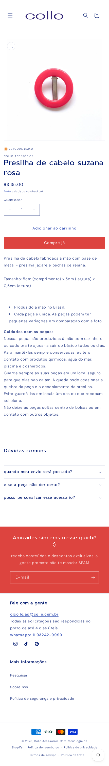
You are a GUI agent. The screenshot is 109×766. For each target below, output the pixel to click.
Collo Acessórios (46, 741)
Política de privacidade (80, 747)
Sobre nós (19, 687)
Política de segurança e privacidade (42, 698)
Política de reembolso (43, 747)
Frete (7, 191)
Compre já (54, 242)
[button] (10, 15)
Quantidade (13, 200)
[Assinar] (93, 577)
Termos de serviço (43, 755)
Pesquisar (18, 675)
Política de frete (72, 755)
